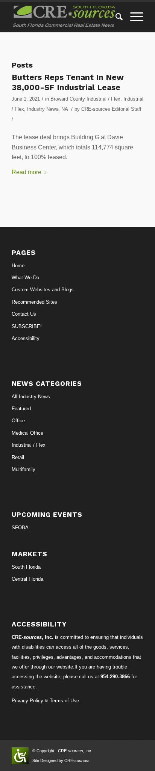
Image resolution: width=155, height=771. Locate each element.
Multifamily (23, 469)
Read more (26, 172)
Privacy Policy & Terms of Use (45, 700)
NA (64, 109)
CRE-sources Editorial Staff (111, 109)
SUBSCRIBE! (27, 326)
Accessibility (26, 338)
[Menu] (133, 17)
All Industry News (31, 396)
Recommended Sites (34, 302)
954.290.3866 (115, 676)
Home (18, 265)
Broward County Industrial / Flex (85, 99)
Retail (18, 457)
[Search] (115, 17)
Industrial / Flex (29, 445)
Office (18, 420)
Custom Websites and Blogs (43, 289)
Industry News (42, 109)
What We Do (25, 277)
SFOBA (20, 527)
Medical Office (27, 433)
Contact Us (24, 314)
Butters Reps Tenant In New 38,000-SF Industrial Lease (68, 82)
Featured (21, 408)
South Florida (26, 567)
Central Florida (27, 579)
